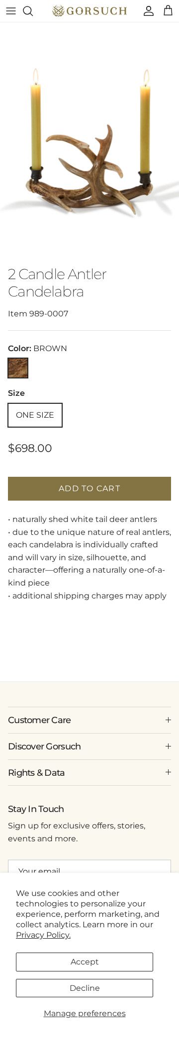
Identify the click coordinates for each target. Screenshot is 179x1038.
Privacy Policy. (43, 935)
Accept (85, 961)
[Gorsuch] (89, 11)
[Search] (33, 11)
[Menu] (11, 11)
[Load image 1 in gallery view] (89, 141)
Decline (85, 988)
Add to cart (89, 488)
